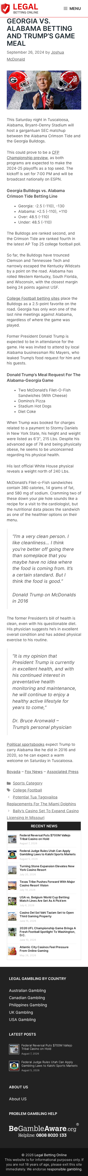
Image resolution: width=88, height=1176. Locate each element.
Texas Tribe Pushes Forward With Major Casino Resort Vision (47, 883)
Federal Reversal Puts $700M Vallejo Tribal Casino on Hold (45, 837)
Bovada (14, 771)
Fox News (34, 771)
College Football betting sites (33, 298)
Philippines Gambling (28, 1005)
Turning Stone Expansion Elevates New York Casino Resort (47, 868)
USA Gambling (22, 1019)
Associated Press (63, 771)
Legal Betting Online (51, 1155)
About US (18, 1099)
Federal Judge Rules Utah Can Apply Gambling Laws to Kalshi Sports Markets (48, 852)
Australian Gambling (27, 990)
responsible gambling (64, 1169)
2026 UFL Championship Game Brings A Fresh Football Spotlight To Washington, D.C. (48, 931)
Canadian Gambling (27, 997)
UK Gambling (21, 1012)
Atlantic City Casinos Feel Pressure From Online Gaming (44, 948)
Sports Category (27, 783)
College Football (27, 790)
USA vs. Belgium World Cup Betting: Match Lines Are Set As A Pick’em (45, 899)
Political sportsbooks (25, 744)
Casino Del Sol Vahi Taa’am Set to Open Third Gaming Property (47, 914)
